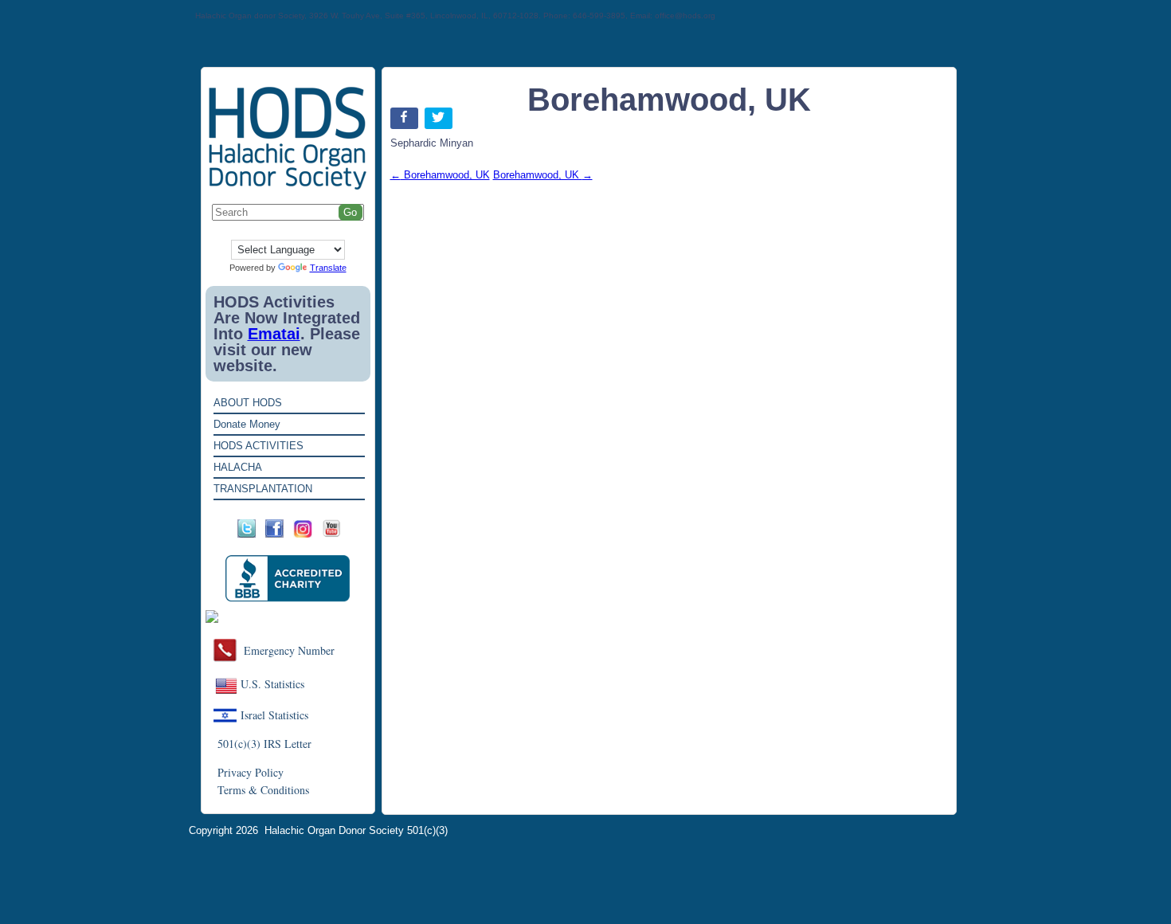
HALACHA (237, 467)
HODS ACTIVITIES (258, 446)
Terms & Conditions (263, 789)
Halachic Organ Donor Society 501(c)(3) (356, 830)
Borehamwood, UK (440, 175)
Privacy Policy (250, 772)
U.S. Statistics (272, 683)
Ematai (274, 334)
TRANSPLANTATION (262, 489)
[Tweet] (440, 121)
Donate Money (246, 424)
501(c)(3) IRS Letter (264, 743)
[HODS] (288, 187)
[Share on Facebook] (405, 121)
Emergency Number (289, 650)
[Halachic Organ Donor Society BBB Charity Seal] (288, 578)
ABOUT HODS (247, 403)
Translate (328, 267)
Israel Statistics (274, 714)
